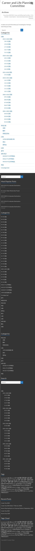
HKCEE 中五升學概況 (9, 161)
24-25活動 (7, 69)
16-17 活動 (7, 49)
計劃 (2, 137)
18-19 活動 (7, 41)
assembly (19, 483)
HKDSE (9, 487)
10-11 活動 (7, 91)
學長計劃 (3, 125)
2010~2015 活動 (7, 78)
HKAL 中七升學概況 (8, 159)
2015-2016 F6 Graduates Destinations (10, 201)
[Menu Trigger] (32, 3)
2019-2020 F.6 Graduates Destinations (11, 196)
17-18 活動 (7, 47)
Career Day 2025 (5, 511)
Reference (12, 491)
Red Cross (8, 491)
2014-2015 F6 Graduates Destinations (10, 185)
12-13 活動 (7, 86)
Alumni (24, 481)
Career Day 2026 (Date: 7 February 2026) (11, 505)
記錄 (2, 148)
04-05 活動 (7, 113)
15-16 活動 (7, 52)
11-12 (6, 480)
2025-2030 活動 (7, 72)
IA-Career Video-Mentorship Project (10, 190)
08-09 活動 (7, 99)
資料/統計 (4, 153)
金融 (4, 128)
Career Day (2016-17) (8, 485)
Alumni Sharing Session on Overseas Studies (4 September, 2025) (17, 508)
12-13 (11, 480)
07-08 (17, 478)
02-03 (2, 478)
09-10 (26, 478)
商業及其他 (6, 133)
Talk (21, 491)
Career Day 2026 (5, 503)
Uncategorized (5, 167)
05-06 (9, 478)
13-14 (15, 480)
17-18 (7, 481)
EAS (14, 485)
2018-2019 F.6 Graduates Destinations (11, 206)
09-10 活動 (7, 97)
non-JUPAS (18, 489)
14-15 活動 (7, 80)
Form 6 (23, 485)
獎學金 (5, 144)
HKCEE (4, 487)
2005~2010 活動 (7, 94)
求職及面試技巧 (4, 492)
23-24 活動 (7, 66)
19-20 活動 (7, 44)
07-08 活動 (7, 102)
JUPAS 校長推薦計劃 (9, 139)
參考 (2, 151)
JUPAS (4, 489)
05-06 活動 (7, 108)
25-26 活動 (7, 74)
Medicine (9, 489)
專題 (2, 165)
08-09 (21, 478)
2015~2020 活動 (7, 39)
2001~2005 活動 (7, 111)
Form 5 (18, 485)
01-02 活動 (7, 122)
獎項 (4, 142)
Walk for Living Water (28, 491)
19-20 (19, 482)
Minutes (12, 489)
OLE (22, 489)
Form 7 (28, 485)
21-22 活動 (7, 61)
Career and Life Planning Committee (17, 4)
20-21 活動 (7, 58)
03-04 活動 (7, 116)
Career (24, 483)
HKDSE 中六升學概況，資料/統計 (18, 487)
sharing (17, 491)
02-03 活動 (7, 119)
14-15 (20, 479)
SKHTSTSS (11, 15)
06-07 (13, 478)
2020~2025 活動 (7, 55)
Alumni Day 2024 (5, 513)
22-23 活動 (7, 63)
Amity (11, 483)
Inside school (29, 487)
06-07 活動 (7, 105)
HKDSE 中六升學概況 (9, 156)
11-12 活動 (7, 88)
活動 (2, 36)
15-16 (26, 479)
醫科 (4, 130)
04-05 (5, 478)
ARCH (14, 483)
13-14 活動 (7, 83)
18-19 (14, 481)
